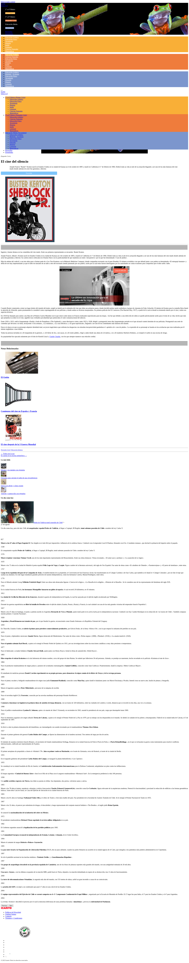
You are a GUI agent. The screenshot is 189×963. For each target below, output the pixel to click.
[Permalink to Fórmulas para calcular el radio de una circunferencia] (3, 476)
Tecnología (9, 41)
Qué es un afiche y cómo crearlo (12, 486)
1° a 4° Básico (15, 97)
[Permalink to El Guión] (21, 373)
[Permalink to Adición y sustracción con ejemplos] (3, 492)
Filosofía (8, 80)
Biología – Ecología (12, 74)
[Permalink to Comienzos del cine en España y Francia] (18, 407)
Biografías (8, 32)
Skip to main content (8, 2)
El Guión (5, 377)
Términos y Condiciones (13, 918)
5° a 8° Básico (16, 115)
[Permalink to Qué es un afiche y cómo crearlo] (3, 484)
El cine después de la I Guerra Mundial (18, 444)
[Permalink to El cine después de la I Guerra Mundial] (13, 440)
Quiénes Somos (10, 914)
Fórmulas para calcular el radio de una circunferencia (19, 478)
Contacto (8, 916)
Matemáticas (9, 51)
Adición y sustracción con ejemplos (13, 494)
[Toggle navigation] (2, 90)
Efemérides (9, 34)
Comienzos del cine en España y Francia (19, 411)
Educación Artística (12, 37)
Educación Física (11, 39)
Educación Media (16, 133)
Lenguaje (8, 47)
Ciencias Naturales (11, 49)
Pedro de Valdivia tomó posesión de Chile (48, 522)
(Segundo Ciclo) (6, 450)
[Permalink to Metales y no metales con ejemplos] (3, 468)
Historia (8, 43)
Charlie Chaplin (54, 336)
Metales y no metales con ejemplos (13, 470)
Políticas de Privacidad (13, 912)
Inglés (7, 45)
